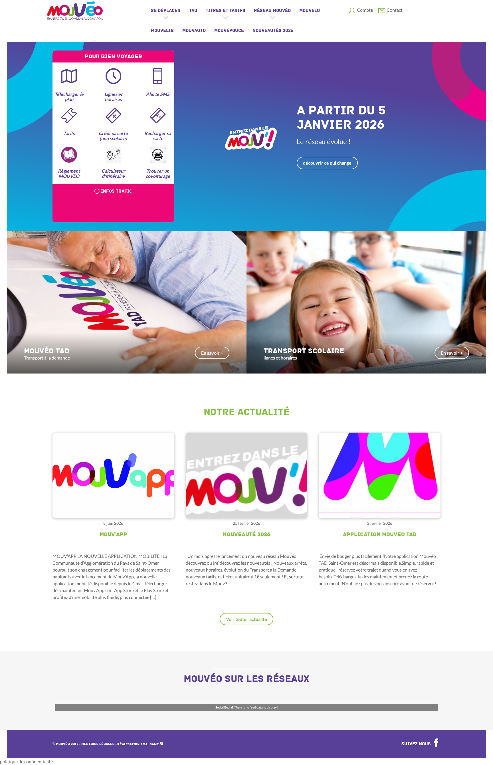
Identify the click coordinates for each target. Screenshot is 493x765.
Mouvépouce (229, 30)
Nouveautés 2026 (272, 30)
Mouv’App (113, 534)
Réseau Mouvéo (272, 10)
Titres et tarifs (225, 10)
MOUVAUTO (194, 30)
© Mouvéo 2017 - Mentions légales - (84, 744)
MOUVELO (309, 10)
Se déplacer (166, 10)
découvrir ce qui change (327, 162)
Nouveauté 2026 (246, 534)
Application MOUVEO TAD (380, 534)
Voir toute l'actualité (246, 619)
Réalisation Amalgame (138, 744)
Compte (365, 10)
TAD (193, 10)
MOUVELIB (162, 30)
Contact (395, 10)
